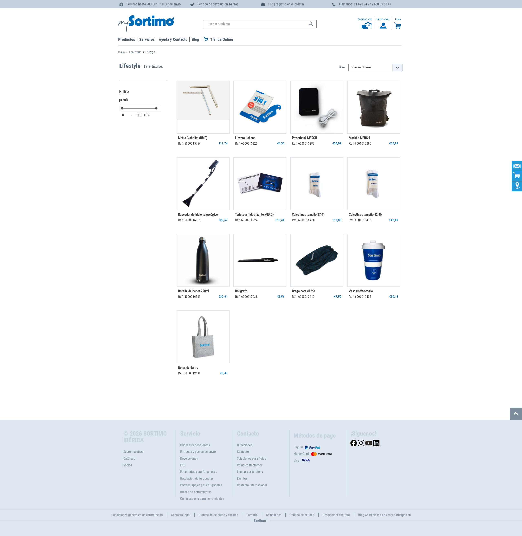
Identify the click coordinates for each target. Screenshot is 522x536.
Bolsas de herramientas (195, 492)
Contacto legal (180, 515)
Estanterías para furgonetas (198, 472)
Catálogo (129, 458)
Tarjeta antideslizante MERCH (254, 214)
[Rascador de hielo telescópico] (203, 183)
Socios (127, 465)
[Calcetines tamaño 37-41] (316, 183)
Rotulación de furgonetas (196, 478)
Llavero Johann (245, 138)
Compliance (273, 515)
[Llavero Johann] (259, 107)
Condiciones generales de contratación (137, 515)
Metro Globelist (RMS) (192, 138)
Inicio (121, 52)
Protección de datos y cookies (218, 515)
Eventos (242, 478)
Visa (296, 460)
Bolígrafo (241, 291)
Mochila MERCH (359, 138)
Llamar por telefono (250, 472)
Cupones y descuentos (195, 445)
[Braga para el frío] (316, 260)
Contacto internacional (252, 485)
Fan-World (135, 52)
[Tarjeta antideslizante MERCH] (259, 183)
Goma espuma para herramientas (202, 499)
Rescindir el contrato (336, 515)
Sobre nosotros (133, 452)
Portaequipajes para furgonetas (201, 485)
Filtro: (342, 67)
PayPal (298, 447)
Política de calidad (302, 515)
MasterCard (301, 454)
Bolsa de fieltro (188, 368)
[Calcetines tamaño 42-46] (373, 183)
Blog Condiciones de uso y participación (384, 515)
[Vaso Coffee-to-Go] (373, 260)
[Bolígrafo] (259, 260)
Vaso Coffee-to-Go (361, 291)
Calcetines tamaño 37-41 (308, 214)
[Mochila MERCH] (373, 107)
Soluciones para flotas (251, 458)
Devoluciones (189, 458)
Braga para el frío (303, 291)
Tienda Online (221, 39)
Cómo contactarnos (249, 465)
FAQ (183, 465)
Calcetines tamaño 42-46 (365, 214)
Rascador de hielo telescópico (198, 214)
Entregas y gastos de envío (198, 452)
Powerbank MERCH (304, 138)
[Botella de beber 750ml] (203, 260)
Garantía (252, 515)
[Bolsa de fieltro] (203, 336)
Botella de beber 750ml (193, 291)
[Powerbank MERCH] (316, 107)
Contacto (243, 452)
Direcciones (244, 445)
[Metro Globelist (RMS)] (203, 107)
